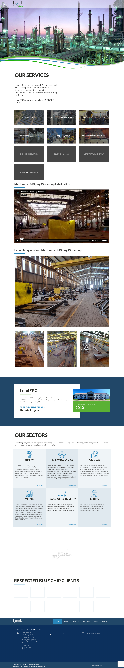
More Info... (40, 485)
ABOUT (67, 4)
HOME (59, 4)
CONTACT (106, 4)
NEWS (97, 4)
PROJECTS (87, 4)
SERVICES (76, 4)
